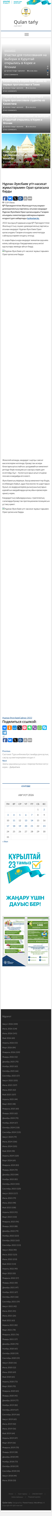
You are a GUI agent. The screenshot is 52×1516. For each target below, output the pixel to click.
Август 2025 (7, 1080)
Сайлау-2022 (25, 717)
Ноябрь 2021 (8, 1292)
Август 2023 (7, 1193)
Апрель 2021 (8, 1325)
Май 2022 (6, 1264)
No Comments (12, 74)
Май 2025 (6, 1094)
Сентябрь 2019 (9, 1414)
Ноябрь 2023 (8, 1179)
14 (32, 820)
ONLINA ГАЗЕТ (37, 1494)
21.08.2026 (31, 162)
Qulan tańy (26, 22)
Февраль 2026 (8, 1052)
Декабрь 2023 (8, 1174)
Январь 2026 (8, 1057)
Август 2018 (7, 1475)
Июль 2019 (7, 1424)
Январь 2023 (8, 1226)
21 (32, 826)
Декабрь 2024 (8, 1118)
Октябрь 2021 (8, 1297)
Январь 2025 (8, 1113)
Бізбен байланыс (17, 1497)
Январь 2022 (8, 1283)
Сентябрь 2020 (9, 1358)
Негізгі (11, 1494)
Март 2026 (7, 1047)
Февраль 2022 (8, 1278)
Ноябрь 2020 (8, 1348)
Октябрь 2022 (8, 1240)
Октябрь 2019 (8, 1410)
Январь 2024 (8, 1170)
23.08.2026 (33, 71)
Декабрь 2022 (8, 1231)
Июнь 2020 (7, 1372)
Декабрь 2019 (8, 1400)
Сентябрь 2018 (9, 1471)
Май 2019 (6, 1433)
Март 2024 (7, 1160)
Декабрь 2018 (8, 1457)
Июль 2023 (7, 1198)
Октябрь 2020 (8, 1353)
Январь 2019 (8, 1452)
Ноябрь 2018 (8, 1461)
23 (44, 826)
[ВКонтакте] (4, 727)
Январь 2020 (8, 1395)
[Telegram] (4, 732)
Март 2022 (7, 1273)
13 (26, 820)
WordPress (38, 1503)
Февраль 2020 (8, 1391)
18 (14, 826)
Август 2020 (7, 1363)
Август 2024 (7, 1137)
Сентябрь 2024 (9, 1132)
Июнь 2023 (7, 1203)
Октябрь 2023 (8, 1184)
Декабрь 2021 (8, 1287)
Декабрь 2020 (8, 1344)
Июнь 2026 (7, 1033)
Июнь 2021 (7, 1315)
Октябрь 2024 (8, 1127)
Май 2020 (6, 1377)
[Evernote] (29, 727)
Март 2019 (7, 1443)
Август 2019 (7, 1419)
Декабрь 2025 (8, 1061)
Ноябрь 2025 (8, 1066)
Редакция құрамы (34, 1497)
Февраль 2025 (8, 1108)
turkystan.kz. (33, 218)
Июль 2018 (7, 1480)
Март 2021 (7, 1330)
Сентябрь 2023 (9, 1188)
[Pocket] (24, 727)
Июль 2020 (7, 1367)
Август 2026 (7, 1024)
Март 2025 (7, 1104)
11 (14, 820)
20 (26, 826)
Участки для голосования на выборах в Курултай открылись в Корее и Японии (25, 61)
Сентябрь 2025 (9, 1076)
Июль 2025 (7, 1085)
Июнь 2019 (7, 1428)
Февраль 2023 (8, 1221)
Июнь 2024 (7, 1146)
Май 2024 (6, 1151)
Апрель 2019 (8, 1438)
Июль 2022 (7, 1254)
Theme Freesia (27, 1503)
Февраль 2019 (8, 1447)
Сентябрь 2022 (9, 1245)
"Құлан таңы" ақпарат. (15, 71)
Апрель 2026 (8, 1043)
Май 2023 (6, 1207)
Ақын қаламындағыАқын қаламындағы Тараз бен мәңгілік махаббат (23, 155)
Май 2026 (6, 1038)
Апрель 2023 (8, 1212)
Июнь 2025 (7, 1090)
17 (8, 826)
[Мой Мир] (14, 727)
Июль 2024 (7, 1141)
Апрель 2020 (8, 1381)
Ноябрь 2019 (8, 1405)
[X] (19, 727)
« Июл (5, 841)
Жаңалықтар (10, 50)
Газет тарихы (22, 1494)
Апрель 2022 (8, 1268)
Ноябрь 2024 (8, 1123)
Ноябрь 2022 (8, 1236)
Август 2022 (7, 1250)
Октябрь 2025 (8, 1071)
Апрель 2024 (8, 1156)
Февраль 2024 (8, 1165)
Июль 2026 (7, 1028)
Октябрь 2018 (8, 1466)
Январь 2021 (8, 1339)
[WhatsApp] (39, 727)
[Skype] (44, 727)
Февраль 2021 (8, 1334)
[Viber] (34, 727)
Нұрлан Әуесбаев (10, 717)
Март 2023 (7, 1217)
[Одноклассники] (9, 727)
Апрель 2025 (8, 1099)
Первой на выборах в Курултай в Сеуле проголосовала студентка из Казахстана (24, 100)
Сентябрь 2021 (9, 1301)
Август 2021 (7, 1306)
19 (20, 826)
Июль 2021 (7, 1311)
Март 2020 (7, 1386)
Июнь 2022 (7, 1259)
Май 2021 (6, 1320)
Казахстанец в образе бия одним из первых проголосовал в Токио (24, 82)
